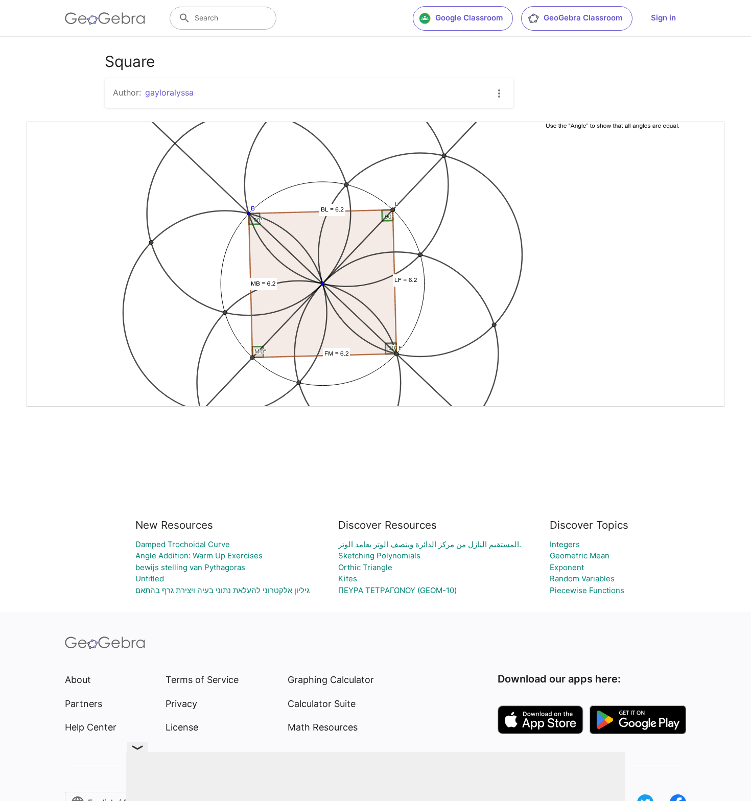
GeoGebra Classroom (583, 17)
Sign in (663, 17)
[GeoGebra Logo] (105, 18)
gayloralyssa (169, 92)
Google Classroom (469, 17)
